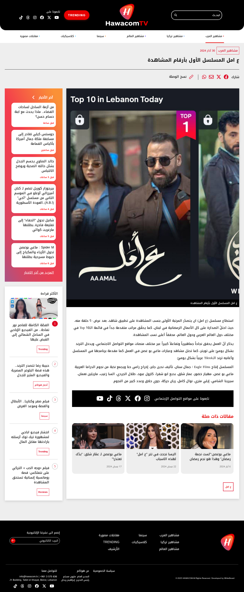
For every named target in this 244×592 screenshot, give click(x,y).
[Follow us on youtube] (56, 17)
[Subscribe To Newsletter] (13, 540)
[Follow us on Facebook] (42, 17)
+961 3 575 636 (48, 576)
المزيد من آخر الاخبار (39, 272)
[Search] (176, 15)
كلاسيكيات (68, 36)
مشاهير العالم (136, 36)
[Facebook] (226, 77)
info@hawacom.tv (28, 576)
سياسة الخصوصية (104, 570)
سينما (101, 36)
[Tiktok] (109, 398)
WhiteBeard (229, 578)
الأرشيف (113, 549)
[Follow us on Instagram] (35, 17)
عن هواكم (83, 570)
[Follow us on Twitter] (44, 586)
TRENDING (77, 15)
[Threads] (28, 17)
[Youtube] (99, 398)
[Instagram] (147, 398)
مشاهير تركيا (176, 36)
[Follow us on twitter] (49, 17)
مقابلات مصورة (30, 36)
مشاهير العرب (214, 36)
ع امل (228, 487)
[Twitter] (218, 77)
